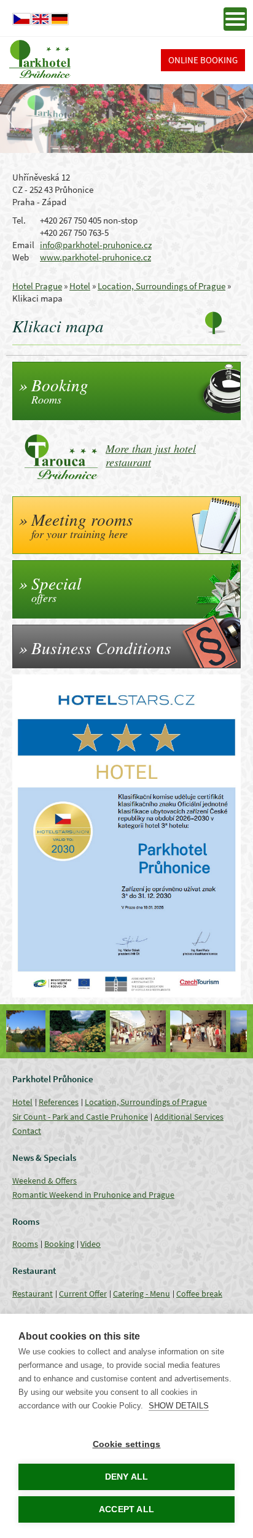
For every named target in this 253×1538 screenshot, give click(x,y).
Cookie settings (127, 1444)
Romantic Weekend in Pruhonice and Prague (93, 1194)
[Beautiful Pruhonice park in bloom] (36, 1031)
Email (23, 245)
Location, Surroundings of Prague (161, 286)
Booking (59, 1243)
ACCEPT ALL (126, 1509)
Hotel (79, 286)
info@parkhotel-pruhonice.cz (96, 245)
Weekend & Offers (44, 1180)
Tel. (19, 220)
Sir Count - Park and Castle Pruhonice (80, 1116)
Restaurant (32, 1293)
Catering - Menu (141, 1293)
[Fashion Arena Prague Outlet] (96, 1031)
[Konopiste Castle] (217, 1031)
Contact (26, 1130)
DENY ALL (127, 1476)
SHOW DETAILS (179, 1405)
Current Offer (83, 1293)
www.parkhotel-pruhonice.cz (95, 257)
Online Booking (203, 60)
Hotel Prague (37, 286)
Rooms (25, 1243)
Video (90, 1243)
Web (20, 257)
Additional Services (189, 1116)
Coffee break (199, 1293)
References (59, 1101)
